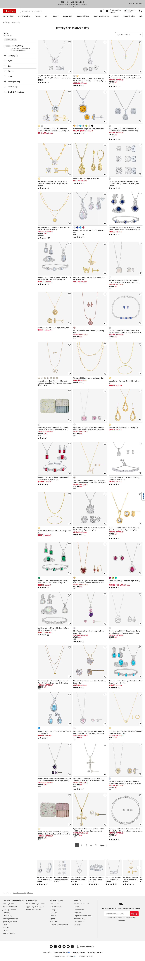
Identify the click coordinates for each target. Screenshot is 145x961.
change (27, 48)
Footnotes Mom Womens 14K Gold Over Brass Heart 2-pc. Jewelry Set (125, 732)
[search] (102, 11)
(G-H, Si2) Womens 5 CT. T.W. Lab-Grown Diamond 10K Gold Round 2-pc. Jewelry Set (53, 130)
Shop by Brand (79, 922)
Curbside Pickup (56, 907)
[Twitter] (51, 946)
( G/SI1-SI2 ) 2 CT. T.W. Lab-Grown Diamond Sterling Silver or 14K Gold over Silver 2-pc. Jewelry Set (88, 80)
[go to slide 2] (70, 6)
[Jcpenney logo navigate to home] (9, 11)
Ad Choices (70, 956)
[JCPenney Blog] (73, 946)
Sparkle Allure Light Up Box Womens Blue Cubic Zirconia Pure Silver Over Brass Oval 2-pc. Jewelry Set (125, 332)
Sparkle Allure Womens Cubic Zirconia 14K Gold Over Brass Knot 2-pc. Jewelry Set (124, 529)
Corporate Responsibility (82, 916)
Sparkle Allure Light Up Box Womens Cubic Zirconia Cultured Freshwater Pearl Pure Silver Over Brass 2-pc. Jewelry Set (124, 632)
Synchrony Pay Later (10, 922)
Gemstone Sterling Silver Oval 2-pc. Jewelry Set (124, 582)
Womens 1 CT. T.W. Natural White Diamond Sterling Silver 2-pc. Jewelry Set (89, 529)
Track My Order (8, 904)
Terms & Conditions (59, 956)
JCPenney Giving (79, 919)
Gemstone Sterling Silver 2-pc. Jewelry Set (88, 129)
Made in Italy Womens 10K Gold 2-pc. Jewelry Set (125, 382)
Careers (76, 907)
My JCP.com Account (10, 907)
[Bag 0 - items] (140, 11)
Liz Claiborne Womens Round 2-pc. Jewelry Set (88, 332)
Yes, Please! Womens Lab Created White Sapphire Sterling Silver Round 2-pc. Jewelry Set (54, 77)
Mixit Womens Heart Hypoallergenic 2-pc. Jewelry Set (88, 632)
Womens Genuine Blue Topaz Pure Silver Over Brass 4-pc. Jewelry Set (125, 682)
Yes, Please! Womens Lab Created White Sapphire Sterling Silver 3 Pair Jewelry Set (124, 182)
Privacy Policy (47, 952)
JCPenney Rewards (9, 910)
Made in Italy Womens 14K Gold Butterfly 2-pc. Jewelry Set (89, 278)
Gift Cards (6, 928)
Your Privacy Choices (60, 952)
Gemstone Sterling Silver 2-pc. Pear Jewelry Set (89, 231)
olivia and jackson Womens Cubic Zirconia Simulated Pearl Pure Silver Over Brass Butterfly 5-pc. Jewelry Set (53, 429)
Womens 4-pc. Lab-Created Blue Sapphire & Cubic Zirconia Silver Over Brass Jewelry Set (124, 228)
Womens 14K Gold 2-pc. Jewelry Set (86, 178)
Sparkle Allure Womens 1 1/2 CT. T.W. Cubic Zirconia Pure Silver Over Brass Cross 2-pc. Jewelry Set (89, 779)
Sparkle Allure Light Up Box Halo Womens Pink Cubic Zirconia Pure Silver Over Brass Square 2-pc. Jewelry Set (88, 429)
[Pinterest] (64, 946)
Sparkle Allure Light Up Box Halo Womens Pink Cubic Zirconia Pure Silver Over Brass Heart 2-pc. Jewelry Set (88, 732)
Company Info (79, 910)
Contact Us (6, 913)
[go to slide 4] (73, 6)
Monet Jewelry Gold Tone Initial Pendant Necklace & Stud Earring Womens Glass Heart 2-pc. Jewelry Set (54, 382)
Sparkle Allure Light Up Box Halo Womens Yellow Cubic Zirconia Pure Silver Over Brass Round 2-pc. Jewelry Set (125, 782)
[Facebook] (60, 946)
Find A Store (54, 904)
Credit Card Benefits (33, 910)
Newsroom (78, 913)
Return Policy (7, 916)
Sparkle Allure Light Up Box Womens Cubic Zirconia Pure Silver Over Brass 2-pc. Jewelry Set (125, 830)
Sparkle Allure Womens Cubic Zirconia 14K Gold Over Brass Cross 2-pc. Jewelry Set (88, 830)
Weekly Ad (53, 910)
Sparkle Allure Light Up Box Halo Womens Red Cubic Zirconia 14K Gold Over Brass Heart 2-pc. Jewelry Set (90, 582)
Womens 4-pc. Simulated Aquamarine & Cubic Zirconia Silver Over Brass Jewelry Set (54, 278)
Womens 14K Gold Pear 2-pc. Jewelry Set (123, 428)
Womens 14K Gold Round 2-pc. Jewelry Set (53, 328)
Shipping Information (10, 919)
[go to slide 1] (68, 6)
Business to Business (81, 904)
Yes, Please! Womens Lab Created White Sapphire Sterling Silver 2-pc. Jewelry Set (52, 182)
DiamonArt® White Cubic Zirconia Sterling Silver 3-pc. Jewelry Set (124, 478)
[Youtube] (68, 946)
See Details (121, 920)
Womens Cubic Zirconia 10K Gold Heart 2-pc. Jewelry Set (89, 682)
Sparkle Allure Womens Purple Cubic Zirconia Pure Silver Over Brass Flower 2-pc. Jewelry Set (54, 779)
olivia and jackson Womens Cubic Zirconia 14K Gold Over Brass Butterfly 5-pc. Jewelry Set (53, 833)
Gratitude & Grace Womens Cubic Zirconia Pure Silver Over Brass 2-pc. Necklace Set (53, 682)
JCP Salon (53, 913)
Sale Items (30, 893)
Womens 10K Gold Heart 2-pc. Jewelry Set (88, 378)
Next (102, 845)
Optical (52, 919)
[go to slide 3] (71, 6)
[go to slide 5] (75, 6)
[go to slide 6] (77, 6)
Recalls (5, 925)
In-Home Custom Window (59, 925)
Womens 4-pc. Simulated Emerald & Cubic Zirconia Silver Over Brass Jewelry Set (53, 582)
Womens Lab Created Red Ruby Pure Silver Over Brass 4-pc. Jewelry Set (53, 478)
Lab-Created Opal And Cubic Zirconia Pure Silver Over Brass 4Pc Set (53, 629)
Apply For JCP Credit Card (35, 907)
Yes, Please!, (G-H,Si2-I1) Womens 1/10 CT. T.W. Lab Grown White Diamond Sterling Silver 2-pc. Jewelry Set (124, 130)
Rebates (5, 930)
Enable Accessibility (136, 3)
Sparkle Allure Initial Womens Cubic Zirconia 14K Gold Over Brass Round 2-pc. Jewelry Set (89, 481)
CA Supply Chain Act (78, 952)
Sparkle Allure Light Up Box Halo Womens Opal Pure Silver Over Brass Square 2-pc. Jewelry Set (124, 281)
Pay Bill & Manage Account (35, 904)
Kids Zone (53, 922)
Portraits (53, 916)
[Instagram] (56, 946)
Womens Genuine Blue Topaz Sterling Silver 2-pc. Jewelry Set (54, 732)
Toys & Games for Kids (19, 893)
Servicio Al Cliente (9, 933)
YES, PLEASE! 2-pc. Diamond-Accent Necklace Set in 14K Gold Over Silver (54, 228)
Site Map (77, 925)
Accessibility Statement (94, 952)
